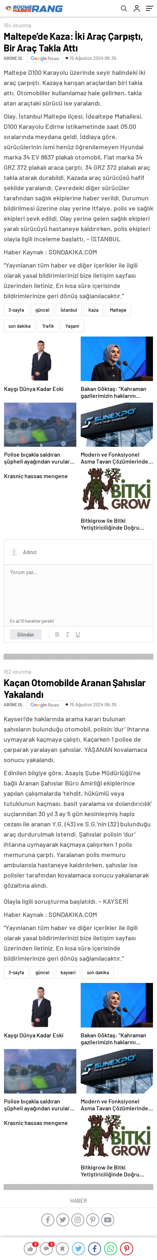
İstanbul (69, 310)
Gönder (25, 634)
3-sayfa (16, 310)
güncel (42, 310)
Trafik (48, 326)
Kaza (93, 310)
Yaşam (72, 326)
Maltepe (118, 310)
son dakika (19, 326)
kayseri (68, 972)
